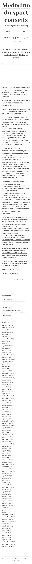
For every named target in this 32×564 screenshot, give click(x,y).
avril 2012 (6, 496)
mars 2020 (6, 341)
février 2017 (7, 391)
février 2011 (6, 510)
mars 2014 (6, 457)
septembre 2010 (8, 521)
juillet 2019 (6, 346)
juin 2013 (6, 478)
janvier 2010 (7, 539)
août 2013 (6, 473)
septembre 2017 (8, 378)
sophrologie (7, 315)
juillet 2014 (6, 448)
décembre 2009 (8, 542)
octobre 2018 (7, 357)
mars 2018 (6, 368)
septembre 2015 (8, 425)
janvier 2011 (6, 512)
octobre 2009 (7, 546)
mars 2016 (6, 414)
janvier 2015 (7, 437)
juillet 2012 (6, 492)
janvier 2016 (7, 419)
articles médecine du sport (11, 310)
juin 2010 (6, 528)
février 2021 (7, 337)
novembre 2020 (8, 339)
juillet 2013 (6, 476)
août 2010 (6, 524)
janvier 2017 (7, 393)
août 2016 (6, 403)
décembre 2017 (8, 373)
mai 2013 (5, 480)
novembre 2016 (8, 398)
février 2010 (7, 537)
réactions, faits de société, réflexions (14, 313)
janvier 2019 (7, 352)
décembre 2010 (8, 514)
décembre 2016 (8, 396)
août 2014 (6, 446)
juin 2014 (6, 451)
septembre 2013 (8, 471)
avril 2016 (6, 412)
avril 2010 (6, 533)
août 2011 (6, 508)
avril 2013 (6, 483)
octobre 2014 (7, 441)
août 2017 (6, 380)
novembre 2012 (8, 487)
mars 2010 (6, 535)
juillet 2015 (6, 428)
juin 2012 (6, 494)
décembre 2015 (8, 421)
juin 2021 (6, 334)
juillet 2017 (6, 382)
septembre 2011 (8, 505)
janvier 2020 (7, 343)
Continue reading (16, 279)
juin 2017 (6, 384)
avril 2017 (6, 387)
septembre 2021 (8, 327)
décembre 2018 (8, 355)
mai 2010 (6, 530)
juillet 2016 (6, 405)
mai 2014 (6, 453)
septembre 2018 (8, 359)
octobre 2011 (7, 503)
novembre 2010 (8, 517)
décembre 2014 (8, 439)
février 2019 (7, 350)
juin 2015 (6, 430)
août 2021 (6, 330)
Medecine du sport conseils (16, 12)
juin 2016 (6, 407)
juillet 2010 (6, 526)
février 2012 (7, 498)
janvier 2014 (7, 462)
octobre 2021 (7, 325)
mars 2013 (6, 485)
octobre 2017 (7, 375)
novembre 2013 (7, 466)
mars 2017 (6, 389)
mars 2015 (6, 432)
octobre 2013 (7, 469)
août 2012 (6, 489)
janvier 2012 (7, 501)
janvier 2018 (7, 371)
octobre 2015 (7, 423)
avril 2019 (6, 348)
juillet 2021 (6, 332)
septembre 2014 (8, 444)
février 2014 (7, 460)
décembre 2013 (7, 464)
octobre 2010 (7, 519)
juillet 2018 (6, 362)
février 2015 (7, 435)
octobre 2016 (7, 400)
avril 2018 (6, 366)
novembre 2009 (8, 544)
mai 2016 (6, 410)
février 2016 (7, 416)
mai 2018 (6, 364)
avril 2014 (6, 455)
